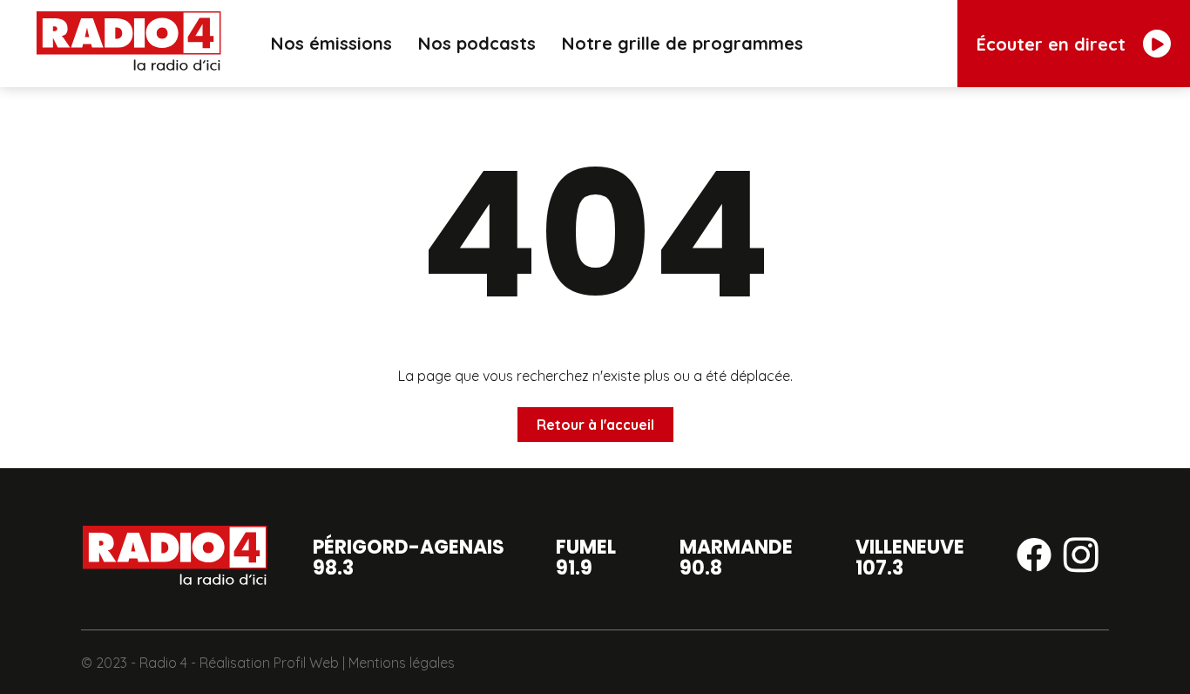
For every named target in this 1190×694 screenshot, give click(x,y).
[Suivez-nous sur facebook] (1034, 558)
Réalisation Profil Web (269, 662)
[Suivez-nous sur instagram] (1081, 558)
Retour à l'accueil (595, 424)
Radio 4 (163, 662)
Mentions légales (401, 662)
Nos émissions (331, 43)
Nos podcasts (477, 43)
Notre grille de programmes (682, 43)
